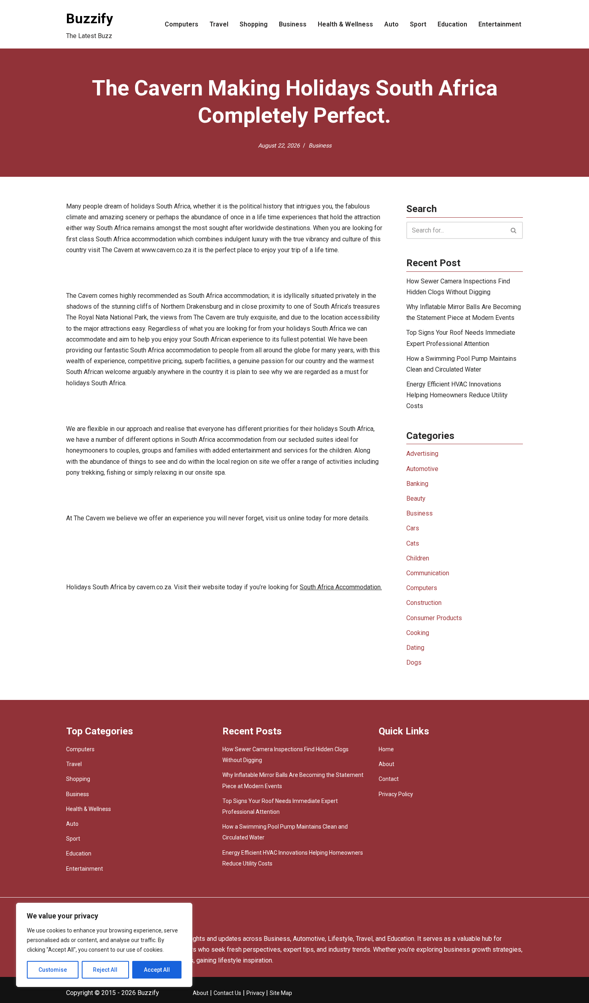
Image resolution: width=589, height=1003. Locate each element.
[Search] (514, 230)
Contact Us (227, 993)
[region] (104, 945)
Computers (181, 24)
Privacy (256, 993)
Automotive (422, 469)
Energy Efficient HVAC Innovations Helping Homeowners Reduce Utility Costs (457, 395)
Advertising (422, 453)
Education (452, 24)
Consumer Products (434, 618)
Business (293, 24)
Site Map (281, 993)
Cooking (417, 633)
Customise (52, 970)
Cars (412, 528)
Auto (391, 24)
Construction (424, 603)
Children (417, 558)
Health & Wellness (345, 24)
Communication (427, 573)
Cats (412, 543)
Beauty (416, 498)
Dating (415, 647)
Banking (417, 483)
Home (386, 749)
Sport (418, 24)
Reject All (105, 970)
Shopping (254, 24)
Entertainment (499, 24)
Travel (219, 24)
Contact (389, 779)
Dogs (414, 662)
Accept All (157, 970)
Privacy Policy (396, 794)
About (386, 764)
